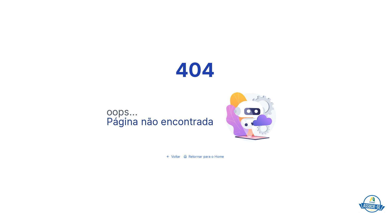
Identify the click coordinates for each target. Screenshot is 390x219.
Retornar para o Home (206, 157)
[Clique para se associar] (372, 204)
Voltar (175, 157)
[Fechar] (384, 195)
